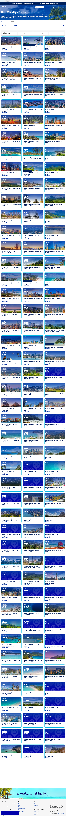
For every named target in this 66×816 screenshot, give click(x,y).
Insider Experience (21, 808)
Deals (4, 21)
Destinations (20, 803)
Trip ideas (20, 806)
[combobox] (39, 7)
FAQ (34, 803)
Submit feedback (37, 806)
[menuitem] (13, 7)
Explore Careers (61, 813)
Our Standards (20, 809)
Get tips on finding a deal (7, 17)
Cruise (35, 814)
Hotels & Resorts (21, 812)
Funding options (21, 811)
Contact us (36, 805)
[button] (33, 25)
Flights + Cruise (37, 813)
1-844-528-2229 (48, 7)
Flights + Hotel (36, 811)
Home (2, 21)
